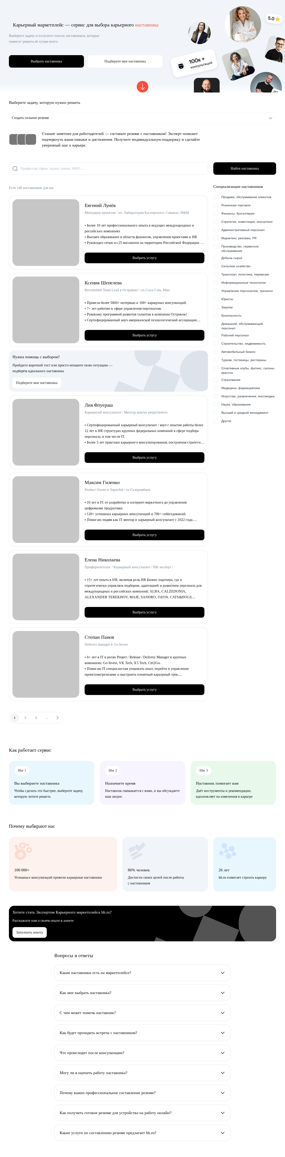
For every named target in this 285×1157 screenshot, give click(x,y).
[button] (125, 61)
